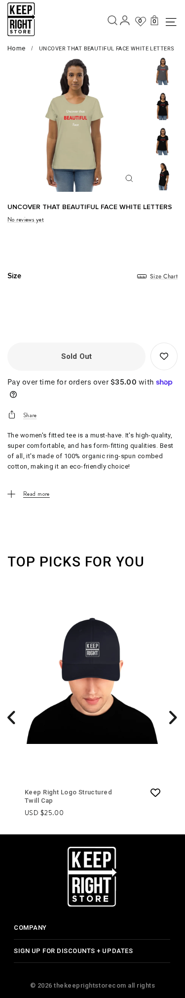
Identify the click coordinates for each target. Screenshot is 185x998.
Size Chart (164, 276)
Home (16, 48)
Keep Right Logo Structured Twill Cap (68, 796)
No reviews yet (25, 219)
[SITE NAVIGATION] (170, 22)
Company (30, 927)
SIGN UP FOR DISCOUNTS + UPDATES (73, 951)
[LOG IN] (125, 22)
